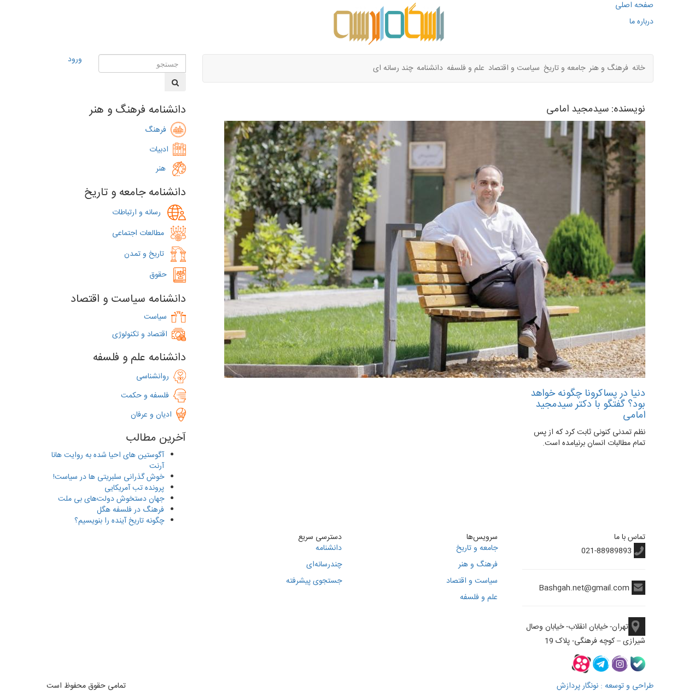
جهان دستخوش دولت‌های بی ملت (111, 499)
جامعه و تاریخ (564, 68)
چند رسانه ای (393, 68)
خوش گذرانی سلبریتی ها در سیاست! (108, 477)
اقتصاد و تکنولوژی (139, 334)
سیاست (155, 317)
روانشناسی (154, 376)
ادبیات (161, 149)
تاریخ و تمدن (147, 254)
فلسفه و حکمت (147, 395)
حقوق (161, 275)
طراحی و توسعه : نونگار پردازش (605, 686)
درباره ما (641, 21)
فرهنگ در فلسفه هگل (130, 510)
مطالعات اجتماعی (141, 233)
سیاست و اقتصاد (514, 68)
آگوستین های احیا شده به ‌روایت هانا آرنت (107, 461)
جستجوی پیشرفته (314, 581)
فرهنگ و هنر (608, 68)
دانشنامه (430, 68)
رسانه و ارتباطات (139, 212)
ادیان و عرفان (153, 414)
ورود (75, 59)
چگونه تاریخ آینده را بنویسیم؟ (119, 521)
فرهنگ (158, 130)
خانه (638, 68)
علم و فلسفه (466, 68)
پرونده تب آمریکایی (134, 488)
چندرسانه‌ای (324, 564)
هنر (164, 168)
